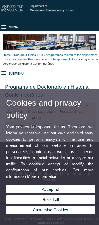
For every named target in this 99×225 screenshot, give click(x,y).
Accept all (50, 189)
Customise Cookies (50, 209)
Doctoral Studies (25, 55)
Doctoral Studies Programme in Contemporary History (41, 59)
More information (42, 176)
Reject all (50, 199)
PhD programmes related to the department (68, 55)
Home (7, 55)
